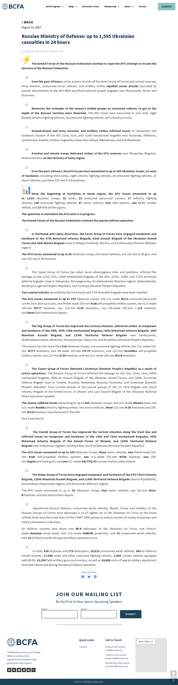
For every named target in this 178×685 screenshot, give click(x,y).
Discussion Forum (90, 6)
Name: (84, 609)
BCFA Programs (53, 6)
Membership (110, 6)
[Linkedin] (24, 670)
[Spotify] (29, 670)
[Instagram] (33, 670)
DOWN (173, 680)
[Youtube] (19, 670)
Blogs (71, 6)
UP (173, 673)
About (127, 6)
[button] (82, 576)
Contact (142, 6)
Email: (45, 609)
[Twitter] (14, 670)
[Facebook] (9, 670)
